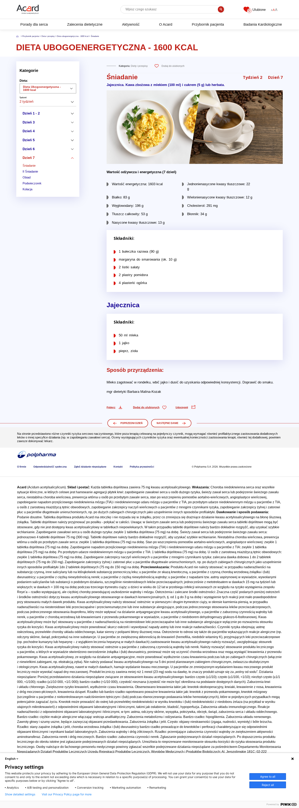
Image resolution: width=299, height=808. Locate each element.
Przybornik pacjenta (208, 24)
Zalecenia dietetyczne (85, 24)
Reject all (268, 785)
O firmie (21, 466)
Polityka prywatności (142, 466)
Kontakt (118, 466)
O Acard (165, 24)
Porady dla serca (34, 24)
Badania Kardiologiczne (262, 24)
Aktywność (131, 24)
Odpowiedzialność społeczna (50, 466)
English (10, 758)
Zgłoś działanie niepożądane (90, 466)
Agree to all (267, 776)
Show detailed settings (20, 794)
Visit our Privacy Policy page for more (67, 794)
